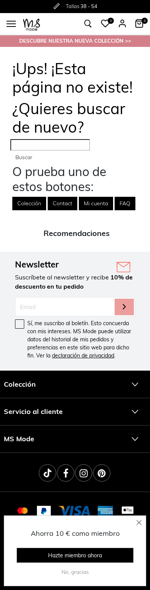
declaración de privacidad (83, 355)
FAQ (125, 203)
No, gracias (75, 571)
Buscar (23, 157)
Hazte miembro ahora (75, 555)
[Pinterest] (101, 473)
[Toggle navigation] (11, 24)
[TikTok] (47, 473)
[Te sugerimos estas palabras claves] (88, 24)
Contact (62, 203)
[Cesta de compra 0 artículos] (139, 23)
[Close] (139, 522)
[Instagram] (83, 473)
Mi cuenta (96, 203)
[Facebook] (65, 473)
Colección (29, 203)
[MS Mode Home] (31, 24)
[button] (105, 23)
